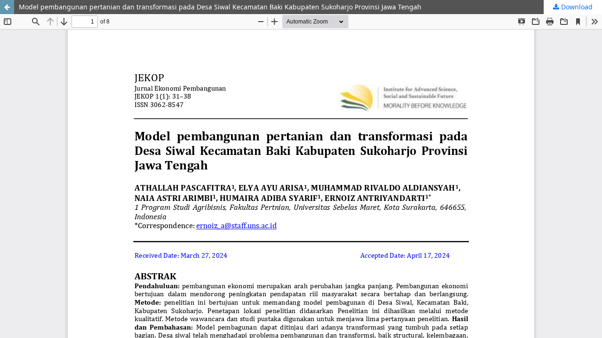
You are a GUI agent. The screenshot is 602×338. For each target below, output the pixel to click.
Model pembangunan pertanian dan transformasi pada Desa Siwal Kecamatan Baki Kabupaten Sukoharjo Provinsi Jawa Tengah (220, 6)
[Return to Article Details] (7, 7)
